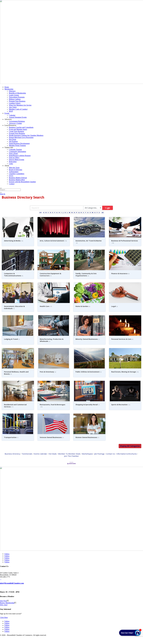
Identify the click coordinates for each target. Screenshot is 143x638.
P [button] (76, 212)
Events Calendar (40, 454)
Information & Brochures (126, 454)
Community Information (17, 151)
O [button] (74, 212)
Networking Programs (17, 97)
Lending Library (15, 103)
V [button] (90, 212)
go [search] (108, 208)
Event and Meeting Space (18, 129)
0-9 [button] (40, 212)
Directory (12, 91)
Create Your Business (16, 131)
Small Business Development (19, 143)
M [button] (69, 212)
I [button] (61, 212)
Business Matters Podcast (18, 178)
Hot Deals (12, 139)
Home (6, 87)
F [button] (54, 212)
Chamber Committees (16, 174)
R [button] (81, 212)
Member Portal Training (17, 145)
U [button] (87, 212)
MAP (11, 111)
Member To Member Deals (69, 454)
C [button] (48, 212)
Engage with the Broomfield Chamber (22, 182)
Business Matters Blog (17, 180)
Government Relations (17, 121)
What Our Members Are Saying (20, 105)
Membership (8, 89)
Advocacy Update (15, 123)
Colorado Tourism (15, 149)
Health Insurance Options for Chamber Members (26, 135)
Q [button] (78, 212)
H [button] (59, 212)
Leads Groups (14, 95)
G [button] (56, 212)
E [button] (52, 212)
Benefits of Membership (17, 93)
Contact (11, 184)
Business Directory (12, 454)
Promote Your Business (17, 101)
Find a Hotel (13, 153)
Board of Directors (15, 170)
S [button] (83, 212)
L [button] (67, 212)
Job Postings (13, 141)
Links (11, 164)
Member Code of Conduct (18, 109)
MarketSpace (87, 454)
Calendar (12, 115)
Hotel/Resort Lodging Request (19, 155)
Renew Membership (7, 603)
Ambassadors (13, 172)
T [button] (85, 212)
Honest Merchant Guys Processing (21, 137)
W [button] (92, 212)
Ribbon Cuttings (15, 99)
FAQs (11, 176)
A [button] (43, 212)
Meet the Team (14, 168)
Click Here (4, 617)
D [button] (50, 212)
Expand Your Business (17, 133)
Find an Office (14, 157)
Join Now (3, 601)
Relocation (13, 162)
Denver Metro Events (16, 160)
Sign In (2, 194)
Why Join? (4, 605)
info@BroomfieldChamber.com (12, 583)
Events (6, 113)
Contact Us (110, 454)
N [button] (72, 212)
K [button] (65, 212)
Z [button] (99, 212)
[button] (130, 446)
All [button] (103, 212)
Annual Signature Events (18, 117)
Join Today (13, 107)
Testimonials (27, 454)
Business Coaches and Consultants (21, 127)
